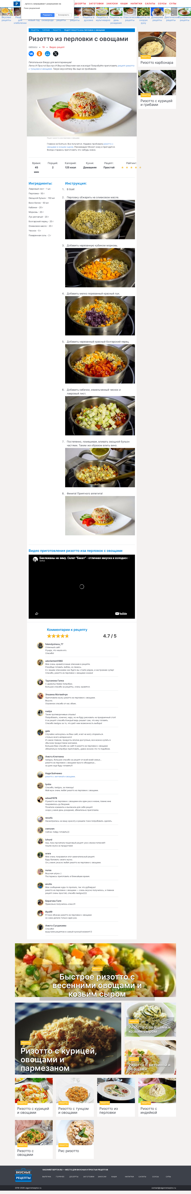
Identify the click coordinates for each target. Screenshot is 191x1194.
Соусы (162, 3)
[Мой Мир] (47, 53)
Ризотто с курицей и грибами (156, 103)
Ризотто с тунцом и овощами (73, 1110)
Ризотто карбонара (157, 63)
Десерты (80, 3)
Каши (124, 3)
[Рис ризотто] (75, 1132)
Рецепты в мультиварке (103, 19)
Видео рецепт (57, 47)
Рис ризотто (68, 1151)
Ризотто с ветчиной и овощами (149, 1067)
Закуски (112, 3)
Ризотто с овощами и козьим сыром (149, 1029)
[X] (55, 53)
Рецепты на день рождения (116, 20)
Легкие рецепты (75, 19)
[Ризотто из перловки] (116, 1090)
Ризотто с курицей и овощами (33, 1110)
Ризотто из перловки (108, 1110)
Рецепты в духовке (88, 19)
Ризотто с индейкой (149, 1110)
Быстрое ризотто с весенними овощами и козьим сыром (97, 985)
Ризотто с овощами (25, 1153)
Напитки (136, 3)
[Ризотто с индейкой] (157, 1090)
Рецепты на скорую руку (143, 20)
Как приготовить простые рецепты (16, 3)
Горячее (60, 1177)
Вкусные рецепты (6, 19)
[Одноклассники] (39, 53)
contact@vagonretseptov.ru (164, 1188)
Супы (172, 3)
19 (43, 47)
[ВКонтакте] (31, 53)
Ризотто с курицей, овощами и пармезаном (59, 1060)
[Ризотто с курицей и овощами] (34, 1090)
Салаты (150, 3)
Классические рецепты (131, 19)
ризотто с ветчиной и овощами (60, 776)
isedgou (33, 47)
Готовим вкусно (23, 1175)
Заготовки (96, 3)
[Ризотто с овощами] (34, 1132)
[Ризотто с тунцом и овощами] (75, 1090)
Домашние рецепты (157, 19)
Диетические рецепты (172, 19)
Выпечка (46, 1177)
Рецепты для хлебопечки (20, 20)
